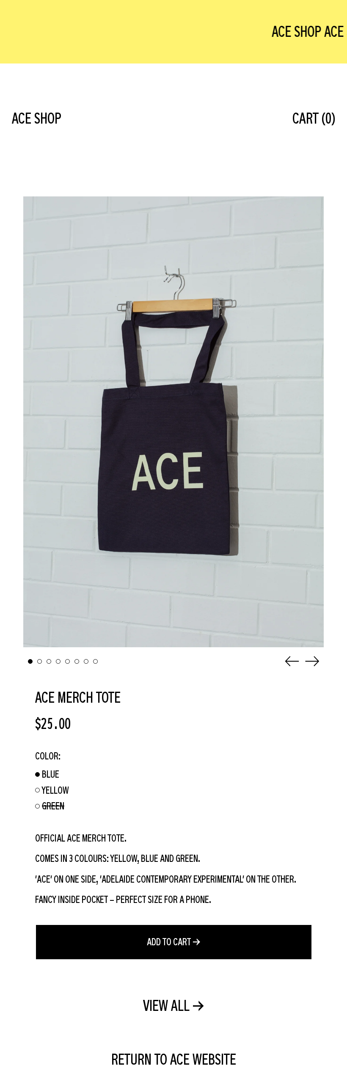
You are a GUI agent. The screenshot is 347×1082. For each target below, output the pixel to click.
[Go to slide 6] (76, 661)
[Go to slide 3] (49, 661)
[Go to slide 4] (58, 661)
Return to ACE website (173, 1059)
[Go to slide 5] (67, 661)
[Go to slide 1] (30, 661)
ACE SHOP (36, 118)
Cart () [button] (314, 118)
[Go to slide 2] (39, 661)
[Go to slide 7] (86, 661)
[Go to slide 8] (95, 661)
